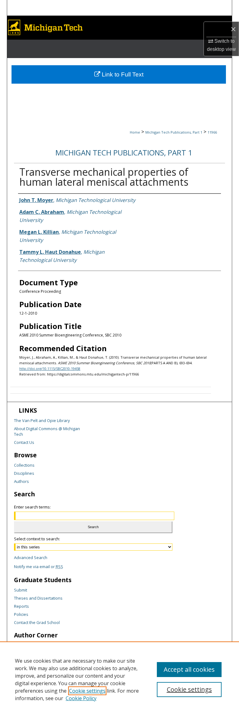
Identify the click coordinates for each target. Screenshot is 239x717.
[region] (119, 679)
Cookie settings (87, 690)
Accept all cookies (189, 669)
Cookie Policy (81, 698)
